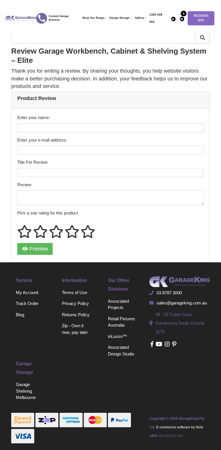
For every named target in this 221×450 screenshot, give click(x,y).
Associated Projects (118, 304)
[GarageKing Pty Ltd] (20, 18)
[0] (182, 19)
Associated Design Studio (121, 350)
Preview (38, 249)
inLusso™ (117, 336)
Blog (20, 314)
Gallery (139, 17)
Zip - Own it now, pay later (75, 329)
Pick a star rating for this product (47, 212)
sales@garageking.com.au (182, 302)
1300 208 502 (155, 18)
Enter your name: (33, 117)
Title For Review (32, 162)
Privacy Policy (75, 303)
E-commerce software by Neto (179, 427)
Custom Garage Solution (59, 18)
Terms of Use (74, 292)
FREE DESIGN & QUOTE (201, 18)
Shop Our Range (93, 17)
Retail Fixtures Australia (121, 322)
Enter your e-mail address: (42, 140)
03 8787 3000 (169, 292)
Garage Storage (119, 17)
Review (24, 184)
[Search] (202, 38)
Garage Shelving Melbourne (26, 391)
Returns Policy (75, 314)
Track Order (27, 303)
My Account (27, 292)
